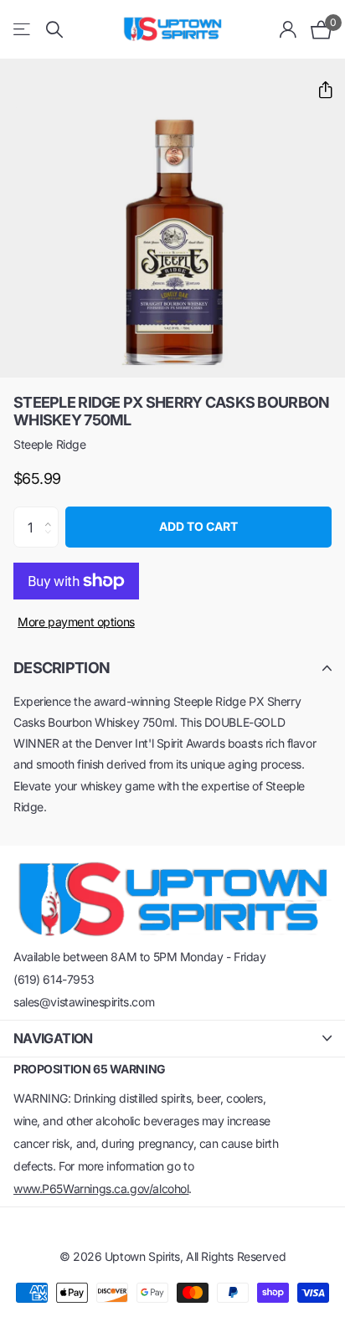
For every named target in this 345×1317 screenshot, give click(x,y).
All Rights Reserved (236, 1256)
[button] (319, 90)
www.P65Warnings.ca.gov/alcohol (100, 1188)
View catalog (23, 30)
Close (172, 1039)
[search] (54, 30)
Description (61, 668)
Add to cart (198, 526)
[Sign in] (288, 29)
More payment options (76, 622)
